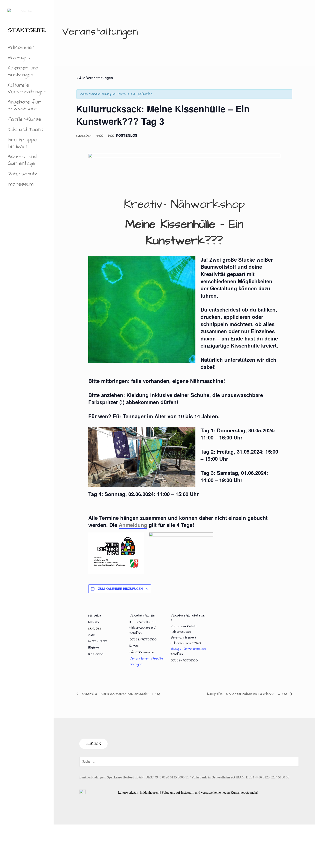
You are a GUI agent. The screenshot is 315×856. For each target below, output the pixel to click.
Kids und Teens (25, 129)
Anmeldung (133, 524)
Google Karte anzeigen (188, 648)
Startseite (27, 30)
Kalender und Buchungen (23, 71)
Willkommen (21, 47)
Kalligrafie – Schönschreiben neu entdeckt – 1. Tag (120, 693)
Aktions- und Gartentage (22, 160)
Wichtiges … (21, 57)
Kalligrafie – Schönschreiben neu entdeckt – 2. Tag (247, 693)
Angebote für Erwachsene (24, 105)
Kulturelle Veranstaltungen (27, 88)
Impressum (20, 184)
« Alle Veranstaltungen (94, 77)
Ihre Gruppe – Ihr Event (24, 143)
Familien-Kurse (24, 119)
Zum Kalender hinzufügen (120, 588)
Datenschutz (23, 173)
